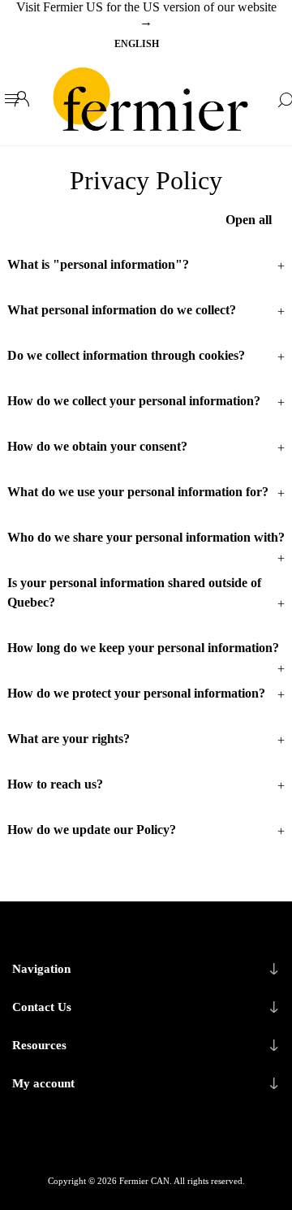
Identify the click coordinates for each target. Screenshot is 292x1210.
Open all (248, 220)
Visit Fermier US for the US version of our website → (146, 14)
